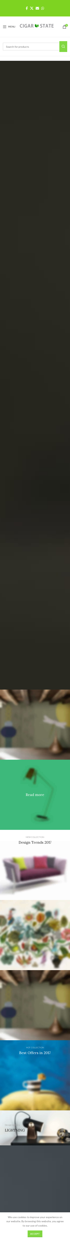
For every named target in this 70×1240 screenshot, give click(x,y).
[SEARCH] (63, 46)
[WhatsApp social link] (42, 8)
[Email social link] (37, 8)
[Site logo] (37, 26)
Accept (35, 1233)
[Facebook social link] (27, 8)
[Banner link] (35, 795)
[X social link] (32, 8)
